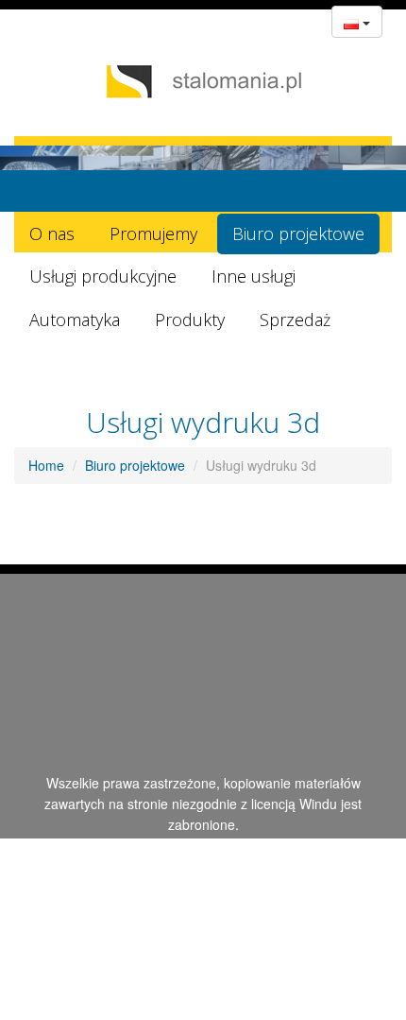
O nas (52, 233)
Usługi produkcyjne (103, 276)
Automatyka (74, 319)
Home (46, 465)
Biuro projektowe (298, 233)
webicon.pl (267, 846)
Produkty (190, 319)
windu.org (126, 866)
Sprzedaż (295, 319)
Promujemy (153, 233)
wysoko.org (192, 846)
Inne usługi (253, 276)
